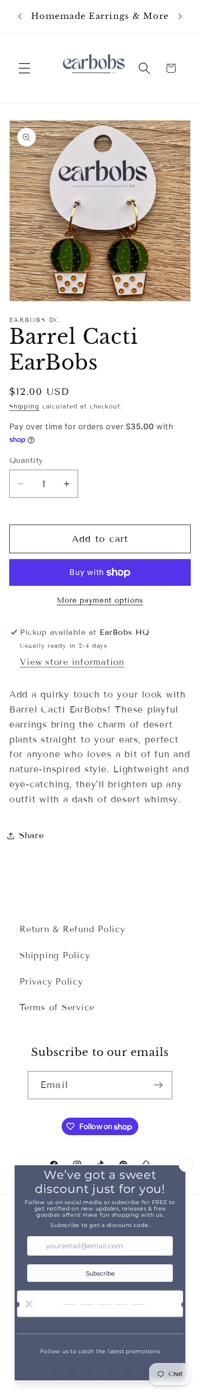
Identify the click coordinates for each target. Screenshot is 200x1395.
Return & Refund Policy (72, 929)
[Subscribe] (158, 1085)
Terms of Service (57, 1007)
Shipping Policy (54, 955)
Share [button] (31, 835)
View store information (72, 662)
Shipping (24, 406)
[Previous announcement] (20, 16)
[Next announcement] (180, 16)
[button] (24, 68)
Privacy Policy (51, 981)
